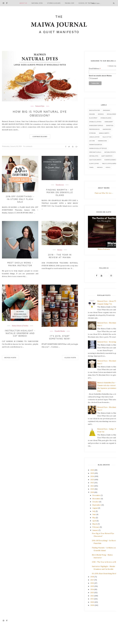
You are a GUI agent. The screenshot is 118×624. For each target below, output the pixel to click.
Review (59, 250)
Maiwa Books (102, 140)
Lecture (92, 140)
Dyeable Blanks (60, 331)
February (95, 527)
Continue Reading (39, 136)
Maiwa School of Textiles (20, 326)
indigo (108, 167)
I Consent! (94, 78)
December (96, 495)
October (95, 502)
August (95, 508)
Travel (91, 167)
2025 (92, 473)
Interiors (92, 133)
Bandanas (106, 110)
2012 (92, 596)
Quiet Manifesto (106, 156)
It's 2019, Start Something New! (60, 337)
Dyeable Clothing (95, 121)
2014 (92, 589)
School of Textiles (86, 3)
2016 (92, 583)
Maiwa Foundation (95, 144)
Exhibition (109, 125)
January (95, 530)
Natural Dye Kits (109, 152)
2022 (92, 483)
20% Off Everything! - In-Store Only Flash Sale (20, 199)
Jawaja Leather (94, 137)
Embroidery (109, 121)
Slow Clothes (94, 163)
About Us (23, 3)
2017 (92, 580)
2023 (92, 480)
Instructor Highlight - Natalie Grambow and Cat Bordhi (20, 333)
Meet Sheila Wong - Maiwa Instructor (20, 264)
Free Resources (94, 129)
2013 (92, 592)
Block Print (93, 118)
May (94, 518)
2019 (92, 492)
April (94, 521)
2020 (92, 489)
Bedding (101, 114)
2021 (92, 486)
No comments (27, 146)
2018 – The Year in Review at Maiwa (60, 256)
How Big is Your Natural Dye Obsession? (40, 113)
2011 (92, 599)
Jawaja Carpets (104, 133)
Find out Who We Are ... (104, 193)
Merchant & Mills (95, 152)
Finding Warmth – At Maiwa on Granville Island (60, 192)
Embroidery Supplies (96, 125)
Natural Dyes (37, 3)
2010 (92, 602)
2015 (92, 586)
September (96, 505)
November (96, 499)
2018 (92, 577)
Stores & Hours (53, 3)
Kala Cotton (107, 137)
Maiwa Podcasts (104, 249)
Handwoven (60, 185)
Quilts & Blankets (95, 159)
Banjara (92, 114)
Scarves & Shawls (110, 159)
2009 (92, 605)
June (94, 514)
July (93, 511)
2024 (92, 476)
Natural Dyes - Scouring (106, 342)
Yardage (100, 167)
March (94, 524)
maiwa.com (69, 3)
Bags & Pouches (94, 110)
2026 (92, 470)
